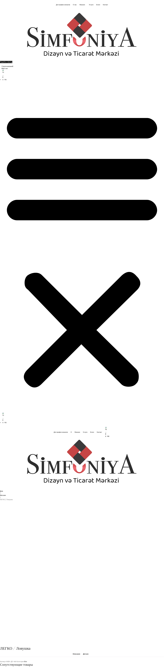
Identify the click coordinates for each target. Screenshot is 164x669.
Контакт (105, 5)
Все (25, 661)
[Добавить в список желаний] (4, 493)
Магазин (82, 5)
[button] (82, 248)
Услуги (91, 5)
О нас (75, 5)
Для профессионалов (63, 5)
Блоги (98, 5)
